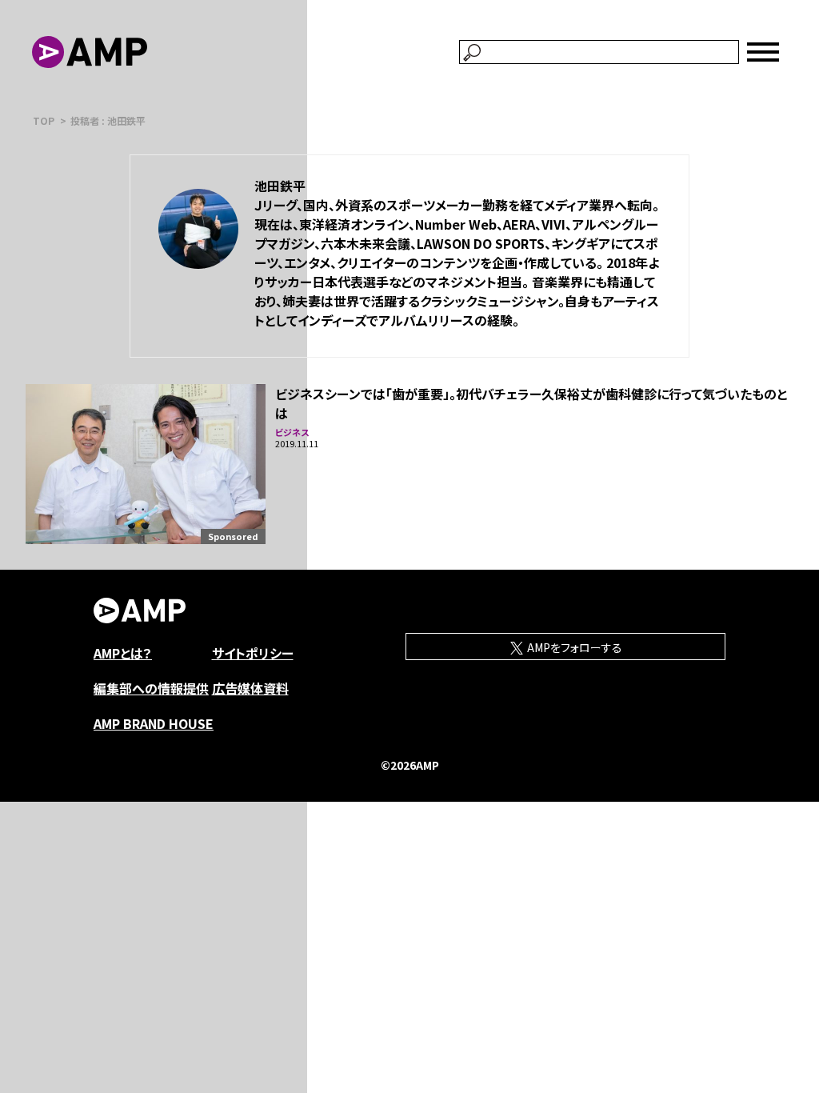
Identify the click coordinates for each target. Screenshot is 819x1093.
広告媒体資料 (250, 688)
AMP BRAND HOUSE (154, 723)
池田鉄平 (280, 185)
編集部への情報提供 (151, 688)
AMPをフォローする (573, 647)
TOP (43, 120)
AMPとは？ (123, 653)
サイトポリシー (253, 653)
